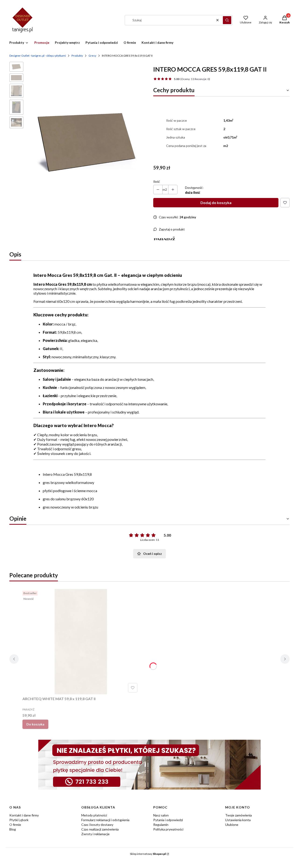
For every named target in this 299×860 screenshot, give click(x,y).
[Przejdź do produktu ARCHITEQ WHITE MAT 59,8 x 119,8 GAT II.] (80, 641)
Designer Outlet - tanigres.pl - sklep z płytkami (37, 55)
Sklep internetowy (148, 854)
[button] (227, 20)
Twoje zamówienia (238, 815)
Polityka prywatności (168, 829)
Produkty (77, 55)
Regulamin (160, 825)
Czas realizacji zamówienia (100, 829)
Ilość (156, 181)
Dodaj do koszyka (215, 202)
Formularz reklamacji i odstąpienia (105, 820)
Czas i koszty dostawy (97, 825)
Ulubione (231, 825)
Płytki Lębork (18, 820)
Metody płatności (94, 815)
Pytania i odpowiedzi (168, 820)
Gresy (92, 55)
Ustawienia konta (238, 820)
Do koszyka (35, 724)
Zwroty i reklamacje (95, 834)
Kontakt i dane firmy (24, 815)
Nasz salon (161, 815)
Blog (12, 829)
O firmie (15, 825)
